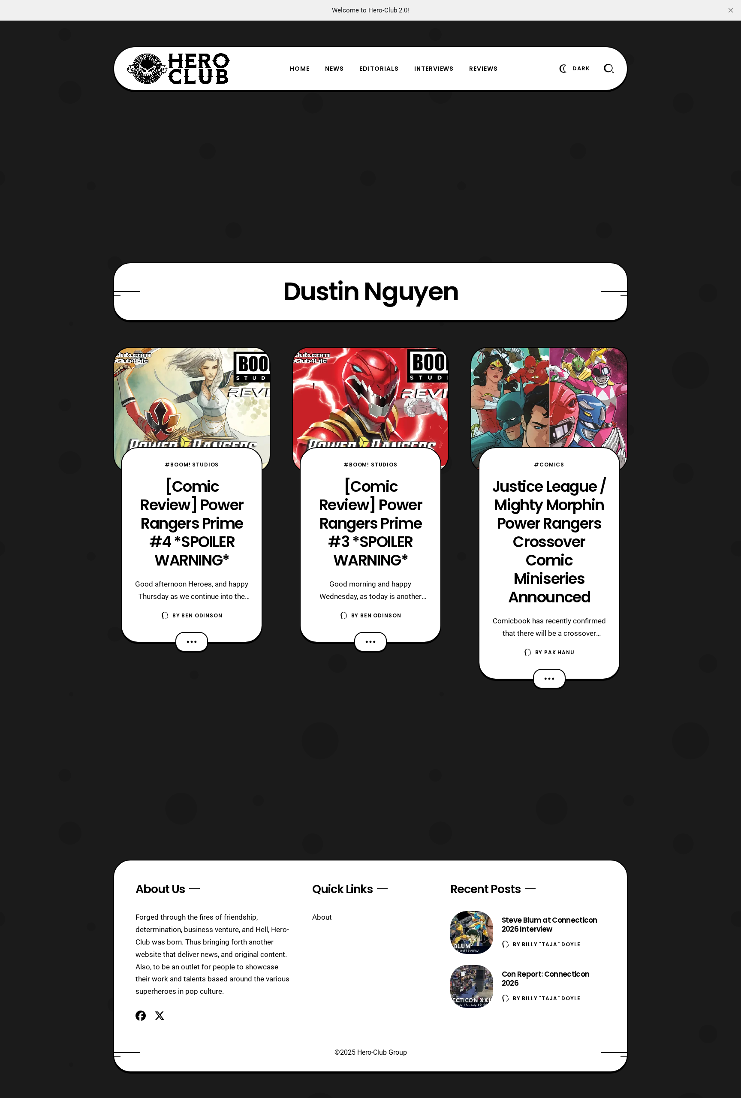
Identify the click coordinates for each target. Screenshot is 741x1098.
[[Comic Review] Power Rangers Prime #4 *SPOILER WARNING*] (192, 410)
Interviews (434, 68)
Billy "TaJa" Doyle (551, 944)
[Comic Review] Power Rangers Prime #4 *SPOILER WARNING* (192, 523)
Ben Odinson (201, 615)
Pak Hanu (559, 652)
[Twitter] (159, 1016)
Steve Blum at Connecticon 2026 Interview (549, 924)
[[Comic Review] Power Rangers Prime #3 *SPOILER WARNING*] (371, 410)
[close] (731, 10)
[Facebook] (141, 1016)
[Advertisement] (370, 177)
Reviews (483, 68)
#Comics (549, 464)
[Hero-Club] (178, 68)
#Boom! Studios (192, 464)
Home (300, 68)
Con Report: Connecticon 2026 (545, 978)
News (334, 68)
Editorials (379, 68)
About (322, 917)
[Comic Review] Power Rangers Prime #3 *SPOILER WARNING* (370, 523)
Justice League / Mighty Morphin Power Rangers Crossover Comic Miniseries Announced (549, 542)
